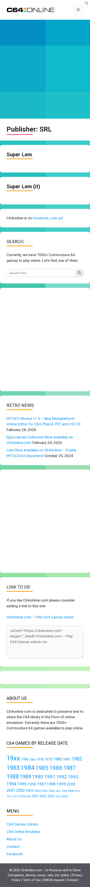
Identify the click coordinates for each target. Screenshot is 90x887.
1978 (39, 759)
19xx (13, 758)
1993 (73, 777)
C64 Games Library (22, 824)
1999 (61, 784)
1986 (55, 768)
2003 (30, 791)
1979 (48, 759)
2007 (58, 790)
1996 (32, 784)
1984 (28, 767)
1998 (51, 784)
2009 (71, 790)
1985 (41, 767)
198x (25, 759)
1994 (11, 784)
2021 (35, 796)
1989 (25, 777)
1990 (37, 777)
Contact (13, 846)
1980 (57, 759)
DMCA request (53, 880)
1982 (76, 759)
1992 (61, 777)
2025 (65, 796)
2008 (64, 790)
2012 (15, 796)
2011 (9, 796)
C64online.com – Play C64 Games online (40, 617)
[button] (87, 4)
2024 (58, 796)
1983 (13, 767)
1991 (49, 777)
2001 (11, 790)
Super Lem (19, 154)
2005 (45, 790)
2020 (28, 796)
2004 (38, 790)
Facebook (14, 854)
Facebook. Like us (47, 218)
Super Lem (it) (23, 186)
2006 (51, 790)
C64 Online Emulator (23, 831)
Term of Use (32, 880)
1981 (67, 759)
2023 (51, 796)
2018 (22, 796)
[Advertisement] (45, 69)
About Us (14, 839)
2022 (43, 796)
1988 (13, 776)
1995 (22, 784)
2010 (77, 791)
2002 (20, 790)
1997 (41, 784)
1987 (69, 768)
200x (32, 759)
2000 (71, 784)
